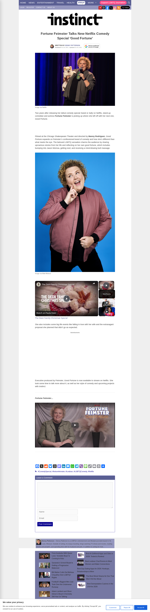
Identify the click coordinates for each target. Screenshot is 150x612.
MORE (91, 3)
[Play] (107, 303)
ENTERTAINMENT (45, 3)
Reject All (127, 607)
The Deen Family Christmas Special (58, 284)
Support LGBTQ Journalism (113, 3)
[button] (75, 425)
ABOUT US (51, 7)
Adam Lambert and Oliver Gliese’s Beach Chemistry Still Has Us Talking (62, 593)
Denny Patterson (72, 45)
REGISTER (30, 7)
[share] (94, 283)
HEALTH (70, 3)
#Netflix (91, 471)
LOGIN (22, 7)
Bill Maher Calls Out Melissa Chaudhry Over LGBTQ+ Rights (63, 574)
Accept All (140, 607)
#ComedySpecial (44, 471)
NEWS (32, 3)
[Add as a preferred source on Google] (92, 46)
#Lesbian (69, 471)
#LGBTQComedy (80, 471)
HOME (23, 3)
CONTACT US (40, 7)
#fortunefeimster (58, 471)
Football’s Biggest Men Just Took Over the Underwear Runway (62, 584)
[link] (38, 284)
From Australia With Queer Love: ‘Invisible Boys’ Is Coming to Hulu (62, 555)
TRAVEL (60, 3)
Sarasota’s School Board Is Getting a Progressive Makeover (62, 565)
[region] (75, 605)
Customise (113, 607)
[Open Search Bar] (129, 3)
